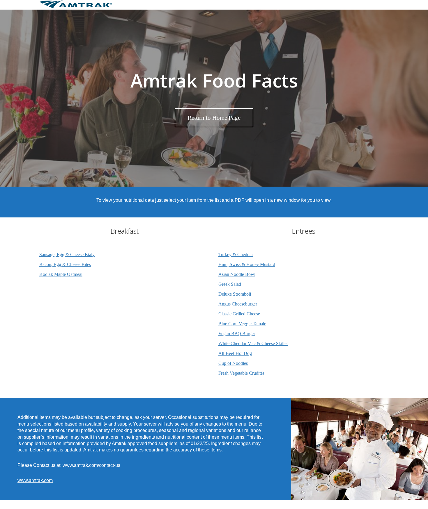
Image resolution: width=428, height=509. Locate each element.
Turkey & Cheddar (235, 254)
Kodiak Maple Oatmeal (60, 274)
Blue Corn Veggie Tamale (242, 323)
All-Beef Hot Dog (235, 353)
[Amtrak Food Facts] (75, 6)
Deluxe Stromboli (234, 294)
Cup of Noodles (233, 363)
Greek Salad (229, 284)
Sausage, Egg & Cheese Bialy (67, 254)
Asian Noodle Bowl (236, 274)
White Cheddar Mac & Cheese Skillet (253, 343)
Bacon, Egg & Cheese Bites (65, 264)
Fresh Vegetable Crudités (241, 373)
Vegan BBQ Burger (236, 333)
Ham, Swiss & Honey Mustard (246, 264)
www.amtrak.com (35, 480)
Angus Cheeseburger (237, 303)
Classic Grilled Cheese (239, 313)
